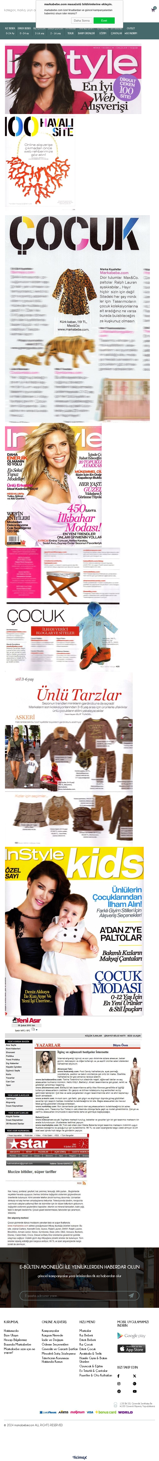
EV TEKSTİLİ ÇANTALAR (116, 31)
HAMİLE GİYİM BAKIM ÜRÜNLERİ (86, 31)
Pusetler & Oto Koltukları (96, 1375)
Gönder (131, 1295)
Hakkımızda (11, 1330)
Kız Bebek (86, 1335)
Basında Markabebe (17, 1344)
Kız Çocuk (86, 1344)
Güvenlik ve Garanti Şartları (60, 1349)
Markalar (85, 1330)
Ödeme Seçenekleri (55, 1344)
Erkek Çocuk (88, 1349)
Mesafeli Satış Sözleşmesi (59, 1353)
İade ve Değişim (52, 1340)
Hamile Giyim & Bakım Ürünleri (93, 1359)
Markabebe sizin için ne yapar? (19, 1350)
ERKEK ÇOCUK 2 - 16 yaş (55, 31)
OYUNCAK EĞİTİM (102, 31)
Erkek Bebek (88, 1340)
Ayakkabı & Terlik (91, 1353)
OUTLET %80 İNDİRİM (131, 31)
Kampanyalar (50, 1330)
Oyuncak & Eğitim (91, 1366)
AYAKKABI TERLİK (70, 31)
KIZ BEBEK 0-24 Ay (10, 31)
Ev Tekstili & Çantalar (93, 1370)
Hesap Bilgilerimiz (15, 1340)
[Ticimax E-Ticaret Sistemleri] (79, 1458)
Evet (104, 20)
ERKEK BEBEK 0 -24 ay (24, 31)
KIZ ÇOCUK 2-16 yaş (39, 31)
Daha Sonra (82, 20)
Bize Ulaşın (11, 1335)
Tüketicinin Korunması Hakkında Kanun (55, 1359)
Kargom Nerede (52, 1335)
